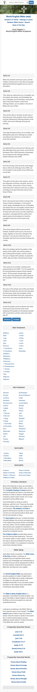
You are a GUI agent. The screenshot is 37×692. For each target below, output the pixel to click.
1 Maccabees (7, 458)
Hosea (21, 410)
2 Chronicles (7, 426)
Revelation (22, 351)
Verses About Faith (18, 672)
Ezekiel (21, 405)
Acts (4, 343)
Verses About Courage (18, 665)
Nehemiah (6, 431)
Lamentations (23, 403)
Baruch (21, 460)
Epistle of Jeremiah (9, 473)
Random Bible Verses (15, 22)
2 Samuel (6, 416)
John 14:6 (18, 638)
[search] (27, 2)
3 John (21, 346)
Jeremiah (22, 400)
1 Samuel (6, 413)
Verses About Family (18, 682)
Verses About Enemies (18, 668)
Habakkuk (22, 429)
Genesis (6, 392)
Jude (20, 348)
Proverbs (6, 441)
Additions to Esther (9, 477)
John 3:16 (18, 632)
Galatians (6, 353)
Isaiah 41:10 (18, 645)
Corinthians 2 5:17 (18, 642)
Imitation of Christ (11, 19)
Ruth (4, 410)
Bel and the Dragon (25, 475)
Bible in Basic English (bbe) (16, 594)
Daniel (21, 408)
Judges (5, 408)
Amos (21, 416)
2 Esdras (6, 456)
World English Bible (13, 574)
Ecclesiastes (23, 392)
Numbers (6, 400)
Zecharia (22, 436)
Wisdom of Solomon (9, 475)
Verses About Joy (18, 675)
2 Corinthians (7, 351)
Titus (4, 374)
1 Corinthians (7, 348)
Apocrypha (10, 518)
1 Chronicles (7, 423)
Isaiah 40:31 (18, 652)
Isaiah (21, 398)
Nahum (21, 426)
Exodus (5, 395)
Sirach (21, 458)
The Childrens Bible (10, 534)
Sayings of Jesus (26, 19)
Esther (5, 434)
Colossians (7, 361)
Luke (5, 338)
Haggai (21, 434)
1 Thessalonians (8, 364)
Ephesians (6, 356)
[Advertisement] (18, 52)
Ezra (4, 429)
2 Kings (5, 421)
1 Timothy (6, 369)
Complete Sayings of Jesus (16, 490)
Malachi (21, 439)
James (21, 333)
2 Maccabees (7, 460)
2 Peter (21, 338)
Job (4, 436)
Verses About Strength (18, 678)
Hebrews (6, 379)
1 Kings (5, 418)
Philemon (6, 377)
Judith (20, 456)
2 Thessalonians (8, 366)
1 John (21, 341)
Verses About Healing (18, 662)
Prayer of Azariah (24, 470)
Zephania (22, 431)
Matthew (6, 333)
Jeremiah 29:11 (18, 635)
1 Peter (21, 335)
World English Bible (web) (18, 16)
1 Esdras (6, 453)
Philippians (6, 359)
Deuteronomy (7, 403)
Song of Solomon (24, 395)
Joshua (5, 405)
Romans (6, 346)
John (5, 341)
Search (27, 22)
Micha (21, 423)
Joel (20, 413)
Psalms (5, 439)
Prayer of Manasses (25, 473)
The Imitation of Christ (21, 508)
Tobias (21, 453)
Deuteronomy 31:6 (18, 648)
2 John (21, 343)
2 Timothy (6, 371)
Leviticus (6, 398)
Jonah (21, 421)
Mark (5, 335)
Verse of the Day (18, 25)
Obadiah (22, 418)
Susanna (6, 470)
